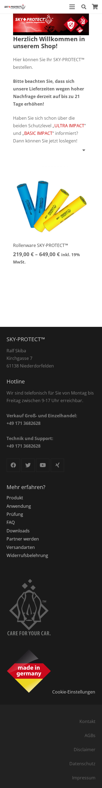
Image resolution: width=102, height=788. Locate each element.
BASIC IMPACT (38, 133)
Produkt (15, 498)
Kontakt (87, 721)
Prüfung (15, 514)
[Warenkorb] (95, 7)
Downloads (18, 531)
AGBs (90, 735)
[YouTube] (43, 465)
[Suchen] (83, 7)
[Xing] (57, 465)
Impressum (83, 778)
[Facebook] (13, 465)
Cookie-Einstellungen (73, 692)
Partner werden (23, 539)
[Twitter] (28, 465)
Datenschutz (82, 764)
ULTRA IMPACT (69, 126)
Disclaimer (84, 750)
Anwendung (19, 506)
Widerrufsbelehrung (27, 555)
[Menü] (72, 7)
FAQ (11, 522)
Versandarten (21, 547)
